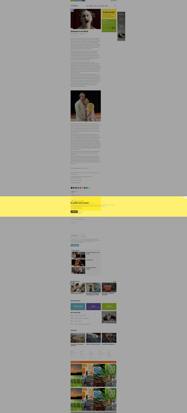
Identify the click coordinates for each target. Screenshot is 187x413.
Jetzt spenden (74, 211)
